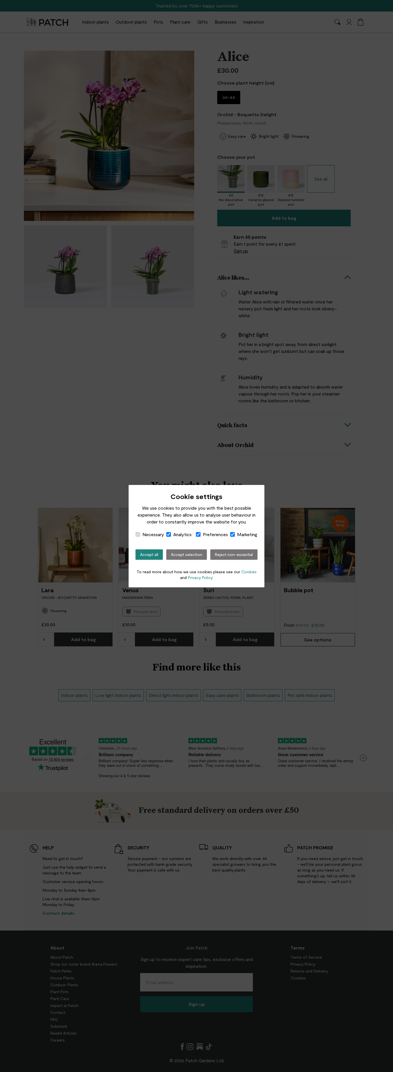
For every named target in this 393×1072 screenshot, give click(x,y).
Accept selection (186, 554)
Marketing (247, 534)
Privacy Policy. (200, 577)
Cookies (249, 571)
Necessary (153, 534)
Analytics (182, 534)
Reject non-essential (234, 554)
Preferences (215, 534)
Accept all (149, 554)
